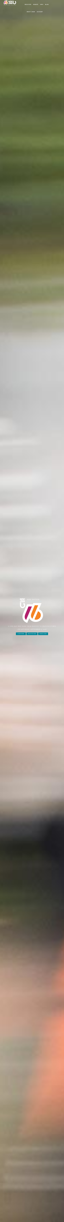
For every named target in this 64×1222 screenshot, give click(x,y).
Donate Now (43, 633)
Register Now (32, 633)
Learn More (20, 633)
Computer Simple (10, 2)
